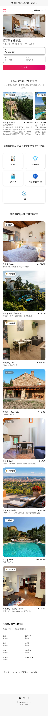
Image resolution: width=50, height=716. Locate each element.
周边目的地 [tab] (7, 629)
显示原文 (33, 3)
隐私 (21, 704)
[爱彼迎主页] (4, 10)
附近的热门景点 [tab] (20, 629)
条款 (26, 704)
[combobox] (24, 52)
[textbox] (13, 60)
